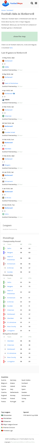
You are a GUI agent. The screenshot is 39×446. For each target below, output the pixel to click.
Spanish (18, 442)
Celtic (7, 67)
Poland (12, 398)
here (11, 48)
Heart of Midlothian (11, 83)
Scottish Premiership (10, 229)
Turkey (24, 398)
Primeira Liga (8, 430)
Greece (12, 383)
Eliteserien (7, 421)
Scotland (10, 10)
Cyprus (3, 389)
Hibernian (8, 116)
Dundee (10, 272)
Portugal (13, 401)
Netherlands (14, 392)
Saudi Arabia (26, 380)
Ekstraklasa (7, 418)
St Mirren (8, 198)
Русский (13, 442)
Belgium (4, 383)
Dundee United (10, 132)
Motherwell (8, 61)
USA (23, 401)
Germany (13, 380)
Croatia (3, 386)
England (4, 395)
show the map (19, 36)
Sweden (24, 392)
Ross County (11, 326)
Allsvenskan (7, 415)
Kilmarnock (9, 181)
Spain (23, 389)
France (3, 401)
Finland (3, 398)
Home (3, 10)
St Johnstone (11, 322)
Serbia (24, 386)
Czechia (3, 392)
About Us (24, 442)
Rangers (7, 165)
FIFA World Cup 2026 (30, 415)
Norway (12, 395)
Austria (3, 380)
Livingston (11, 330)
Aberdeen (8, 149)
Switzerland (26, 395)
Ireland (12, 386)
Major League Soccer (10, 424)
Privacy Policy (31, 442)
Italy (11, 389)
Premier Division (9, 427)
